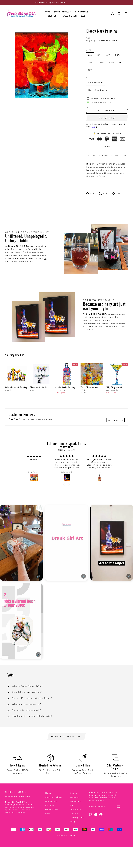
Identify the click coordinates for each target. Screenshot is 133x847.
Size (90, 50)
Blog (83, 15)
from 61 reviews (66, 450)
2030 (91, 62)
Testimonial (75, 809)
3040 (111, 62)
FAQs (72, 805)
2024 (118, 55)
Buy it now (107, 118)
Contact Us (75, 801)
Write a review (115, 420)
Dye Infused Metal (98, 90)
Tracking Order (77, 818)
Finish (90, 78)
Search (73, 793)
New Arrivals (81, 11)
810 (90, 55)
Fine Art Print (95, 82)
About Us (52, 15)
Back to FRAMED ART (68, 736)
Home (47, 11)
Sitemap (74, 813)
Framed (116, 90)
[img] (66, 446)
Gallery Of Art (70, 15)
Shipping (90, 41)
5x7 (90, 70)
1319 (99, 55)
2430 (101, 62)
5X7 (121, 62)
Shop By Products (62, 11)
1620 (108, 55)
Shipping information (103, 156)
